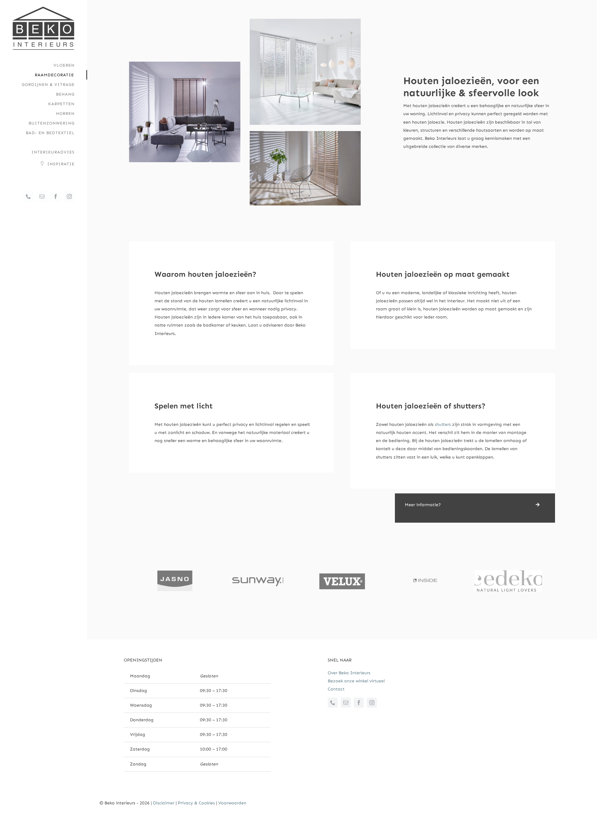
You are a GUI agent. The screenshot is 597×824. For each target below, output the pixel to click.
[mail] (346, 703)
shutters (443, 424)
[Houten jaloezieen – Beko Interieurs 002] (184, 63)
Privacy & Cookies (196, 803)
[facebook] (359, 703)
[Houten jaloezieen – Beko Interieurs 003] (305, 133)
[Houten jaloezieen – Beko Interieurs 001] (305, 20)
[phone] (333, 703)
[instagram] (372, 703)
